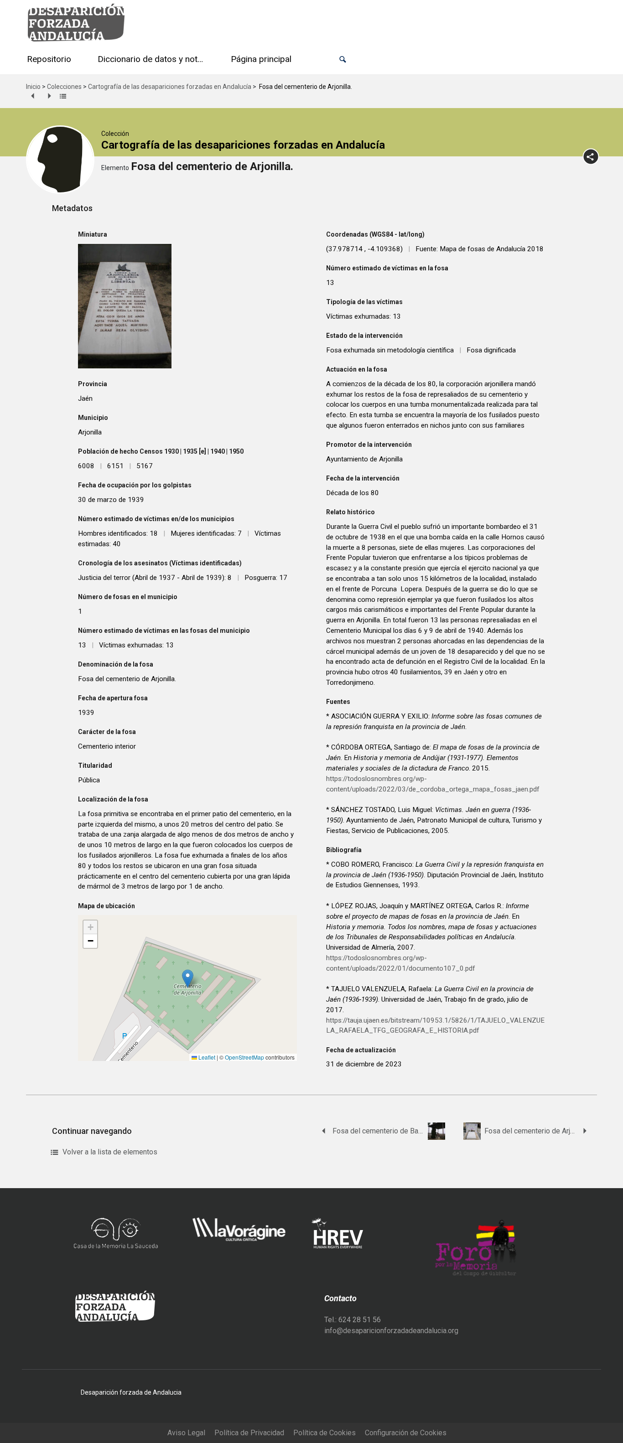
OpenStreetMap (244, 1057)
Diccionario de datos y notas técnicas (153, 59)
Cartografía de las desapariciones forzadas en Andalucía (169, 86)
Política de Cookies (324, 1432)
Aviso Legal (186, 1432)
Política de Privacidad (249, 1432)
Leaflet (206, 1057)
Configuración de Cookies (405, 1432)
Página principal (261, 59)
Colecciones (64, 86)
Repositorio (49, 59)
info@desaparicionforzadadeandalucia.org (391, 1330)
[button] (342, 59)
